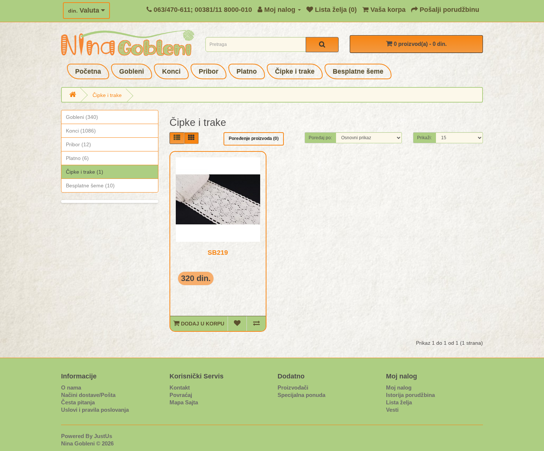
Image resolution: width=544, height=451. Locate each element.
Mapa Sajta (183, 402)
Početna (88, 71)
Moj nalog (399, 387)
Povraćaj (180, 395)
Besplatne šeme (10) (90, 185)
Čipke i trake (295, 71)
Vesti (392, 410)
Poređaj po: (320, 137)
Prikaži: (424, 137)
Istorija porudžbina (410, 395)
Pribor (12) (78, 144)
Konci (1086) (81, 131)
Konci (171, 71)
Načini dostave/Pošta (88, 395)
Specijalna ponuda (301, 395)
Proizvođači (293, 387)
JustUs (103, 436)
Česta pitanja (78, 402)
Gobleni (131, 71)
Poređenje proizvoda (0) (254, 138)
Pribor (208, 71)
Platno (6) (77, 158)
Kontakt (179, 387)
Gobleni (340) (82, 117)
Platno (246, 71)
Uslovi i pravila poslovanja (95, 410)
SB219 (218, 252)
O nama (71, 387)
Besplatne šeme (358, 71)
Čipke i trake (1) (84, 172)
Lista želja (399, 402)
